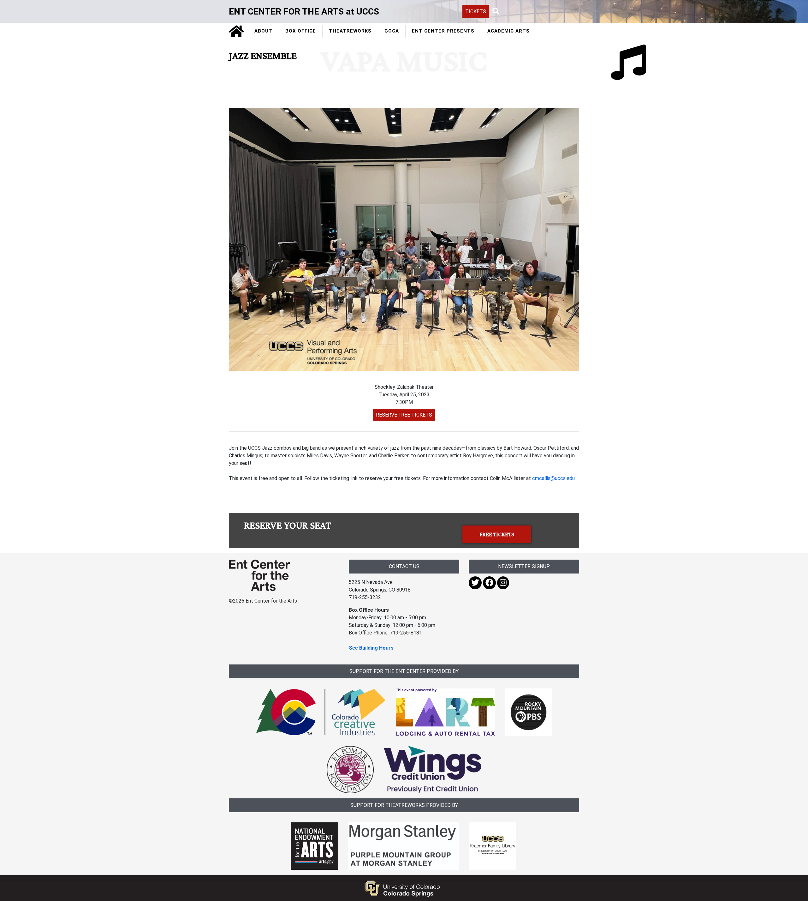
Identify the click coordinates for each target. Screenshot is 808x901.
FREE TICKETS (496, 534)
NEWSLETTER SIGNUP (524, 566)
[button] (496, 11)
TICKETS (475, 12)
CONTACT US (404, 566)
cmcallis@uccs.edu (553, 478)
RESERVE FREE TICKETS (404, 415)
